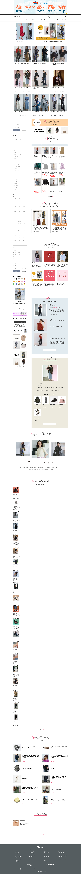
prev (14, 32)
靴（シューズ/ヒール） (18, 164)
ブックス (15, 181)
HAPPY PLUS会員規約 (61, 853)
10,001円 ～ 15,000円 (16, 259)
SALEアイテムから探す (18, 856)
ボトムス (15, 148)
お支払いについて (46, 852)
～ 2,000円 (15, 250)
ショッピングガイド (46, 849)
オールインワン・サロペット (19, 154)
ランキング (40, 19)
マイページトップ (32, 851)
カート (49, 17)
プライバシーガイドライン (62, 852)
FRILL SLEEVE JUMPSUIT (15, 712)
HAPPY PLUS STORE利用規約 (62, 855)
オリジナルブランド (17, 139)
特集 (50, 19)
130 (19, 240)
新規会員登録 (31, 849)
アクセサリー (16, 168)
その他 (15, 189)
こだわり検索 (56, 19)
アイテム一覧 (17, 19)
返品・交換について (46, 855)
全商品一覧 (16, 860)
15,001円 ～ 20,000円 (16, 261)
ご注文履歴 (31, 852)
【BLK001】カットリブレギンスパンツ (16, 521)
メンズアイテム (16, 179)
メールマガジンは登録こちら (20, 322)
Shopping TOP (17, 849)
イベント (15, 187)
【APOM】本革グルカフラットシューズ (16, 580)
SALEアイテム (63, 19)
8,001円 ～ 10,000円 (16, 258)
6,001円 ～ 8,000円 (16, 256)
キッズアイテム (16, 177)
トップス (15, 146)
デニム (15, 150)
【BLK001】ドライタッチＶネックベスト (16, 532)
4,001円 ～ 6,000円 (16, 254)
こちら (48, 868)
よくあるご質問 (46, 859)
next (66, 32)
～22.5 (15, 206)
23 (19, 206)
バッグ (15, 162)
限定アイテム (16, 185)
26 (19, 211)
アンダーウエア (16, 170)
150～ (15, 242)
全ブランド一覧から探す (18, 137)
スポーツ (15, 172)
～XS (15, 198)
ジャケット (16, 158)
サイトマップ (60, 849)
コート (15, 160)
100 (19, 237)
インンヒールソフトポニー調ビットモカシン (16, 628)
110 (23, 237)
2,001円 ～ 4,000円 (16, 252)
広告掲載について (60, 851)
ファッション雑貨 (17, 166)
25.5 (15, 211)
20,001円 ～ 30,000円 (16, 263)
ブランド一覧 (24, 19)
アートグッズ (16, 183)
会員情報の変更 (31, 853)
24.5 (19, 208)
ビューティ (16, 174)
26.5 (24, 211)
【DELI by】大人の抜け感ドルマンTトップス (16, 557)
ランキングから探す (18, 855)
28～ (24, 214)
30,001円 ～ (15, 265)
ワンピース (16, 152)
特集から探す (17, 857)
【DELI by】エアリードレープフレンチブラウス (16, 687)
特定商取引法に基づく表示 (62, 859)
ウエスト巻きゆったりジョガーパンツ (16, 568)
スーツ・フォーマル (17, 156)
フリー (24, 201)
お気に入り (31, 856)
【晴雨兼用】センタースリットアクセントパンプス (16, 615)
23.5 (24, 206)
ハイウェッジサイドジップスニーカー (16, 496)
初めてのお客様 (46, 857)
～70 (15, 235)
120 (15, 240)
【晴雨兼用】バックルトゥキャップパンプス (16, 603)
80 (19, 235)
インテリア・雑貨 (17, 175)
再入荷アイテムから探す (18, 859)
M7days (45, 19)
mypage (47, 17)
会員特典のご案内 (46, 856)
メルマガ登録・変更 (32, 855)
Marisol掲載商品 (32, 19)
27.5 (19, 214)
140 (23, 240)
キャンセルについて (46, 853)
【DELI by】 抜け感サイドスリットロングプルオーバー (16, 544)
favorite (51, 17)
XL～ (19, 201)
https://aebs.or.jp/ (51, 868)
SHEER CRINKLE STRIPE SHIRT (15, 700)
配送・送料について (46, 851)
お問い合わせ (45, 860)
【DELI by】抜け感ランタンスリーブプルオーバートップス (16, 675)
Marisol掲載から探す (18, 853)
